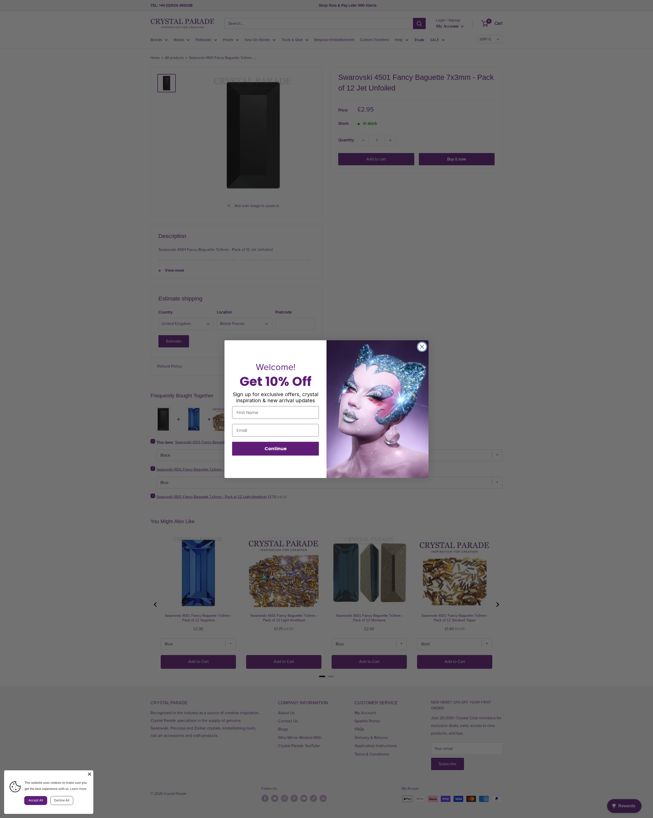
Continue (276, 448)
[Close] (89, 774)
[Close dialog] (422, 346)
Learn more (78, 789)
